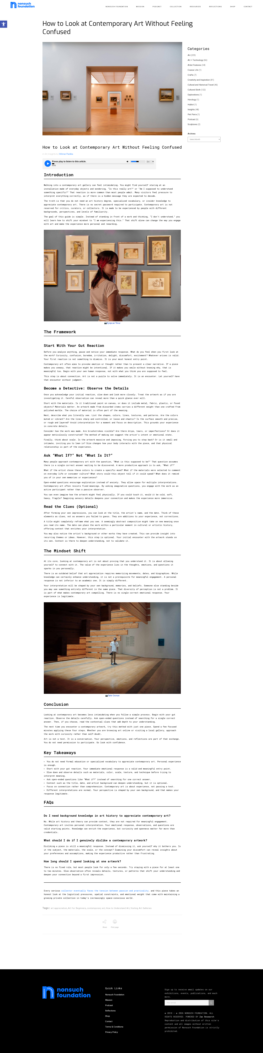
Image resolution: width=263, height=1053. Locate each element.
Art (46, 154)
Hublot (191, 104)
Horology (192, 99)
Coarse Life (193, 70)
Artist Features (194, 65)
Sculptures (192, 124)
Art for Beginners (77, 908)
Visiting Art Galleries (141, 908)
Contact (108, 1021)
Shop (107, 1016)
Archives (191, 133)
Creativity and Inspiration (199, 79)
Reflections (110, 1010)
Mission (108, 1000)
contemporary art (96, 908)
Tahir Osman (113, 695)
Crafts (190, 74)
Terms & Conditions (114, 1026)
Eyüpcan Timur (113, 323)
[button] (3, 24)
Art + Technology (195, 60)
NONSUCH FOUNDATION (196, 1013)
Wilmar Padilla (66, 154)
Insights (52, 154)
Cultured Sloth (194, 89)
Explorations (193, 94)
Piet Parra (192, 114)
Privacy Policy (111, 1032)
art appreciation (59, 908)
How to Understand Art (118, 908)
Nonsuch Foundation (114, 994)
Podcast (191, 119)
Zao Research (206, 1016)
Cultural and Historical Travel (201, 84)
